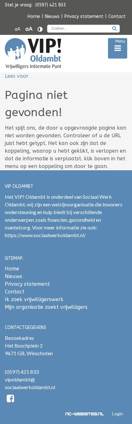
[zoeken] (114, 29)
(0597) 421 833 (22, 372)
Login (117, 413)
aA (17, 29)
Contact (117, 16)
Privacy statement (83, 16)
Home (34, 16)
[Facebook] (10, 399)
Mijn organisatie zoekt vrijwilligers (46, 307)
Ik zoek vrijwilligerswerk (34, 299)
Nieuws (52, 16)
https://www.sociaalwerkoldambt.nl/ (45, 235)
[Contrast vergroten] (40, 29)
